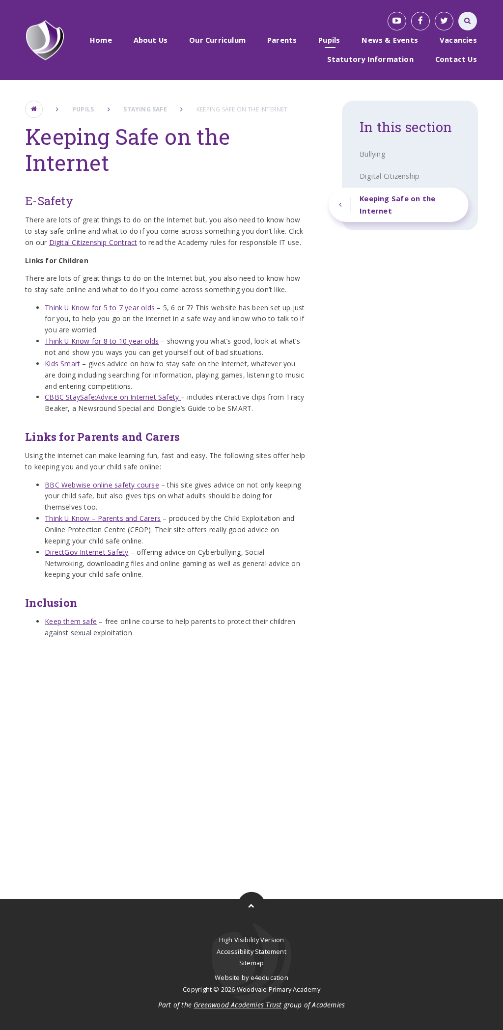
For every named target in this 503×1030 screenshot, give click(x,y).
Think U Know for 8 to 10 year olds (102, 341)
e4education (269, 977)
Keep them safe (71, 621)
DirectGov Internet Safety (86, 552)
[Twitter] (444, 21)
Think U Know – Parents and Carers (103, 518)
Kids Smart (62, 363)
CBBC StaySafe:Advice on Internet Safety (113, 397)
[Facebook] (420, 21)
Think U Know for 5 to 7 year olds (100, 307)
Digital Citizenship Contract (93, 242)
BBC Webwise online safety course (102, 484)
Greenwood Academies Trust (237, 1004)
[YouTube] (397, 21)
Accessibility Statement (251, 951)
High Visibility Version (251, 939)
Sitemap (251, 962)
